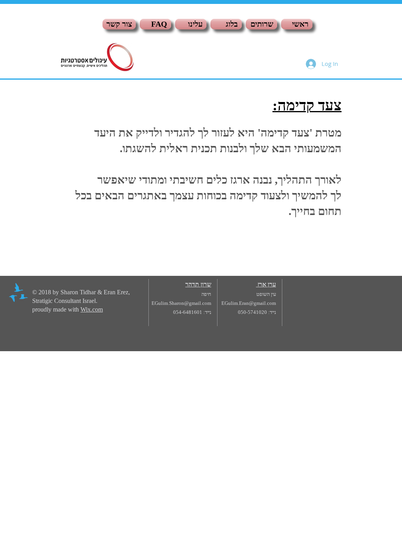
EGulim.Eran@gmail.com (248, 303)
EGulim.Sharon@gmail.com (181, 303)
